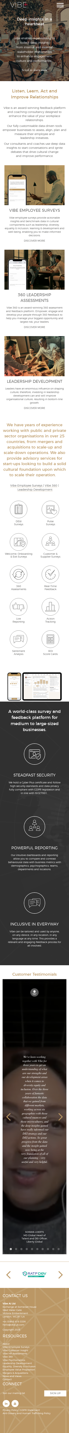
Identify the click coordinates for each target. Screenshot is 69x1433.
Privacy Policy (10, 1410)
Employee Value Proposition (19, 1370)
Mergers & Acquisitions (15, 1373)
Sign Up (55, 1393)
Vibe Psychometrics (14, 1360)
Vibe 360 (51, 485)
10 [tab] (58, 1249)
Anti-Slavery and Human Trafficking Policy (27, 1413)
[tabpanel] (34, 1116)
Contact (7, 1379)
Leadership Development (35, 489)
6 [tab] (37, 1249)
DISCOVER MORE (34, 241)
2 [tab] (16, 1249)
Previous (8, 1117)
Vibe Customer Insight (15, 1350)
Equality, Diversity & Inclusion (19, 1366)
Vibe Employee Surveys (26, 485)
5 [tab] (32, 1249)
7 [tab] (42, 1249)
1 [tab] (10, 1249)
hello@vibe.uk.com (13, 1325)
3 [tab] (21, 1249)
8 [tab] (48, 1249)
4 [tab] (26, 1249)
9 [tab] (53, 1249)
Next (60, 1117)
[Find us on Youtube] (15, 1403)
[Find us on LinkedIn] (6, 1403)
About (6, 1344)
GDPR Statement (30, 1410)
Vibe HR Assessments (15, 1354)
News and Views (12, 1376)
